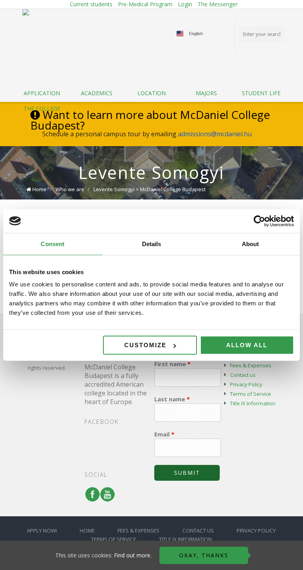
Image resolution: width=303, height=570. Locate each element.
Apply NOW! (42, 530)
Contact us (243, 374)
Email (164, 434)
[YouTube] (105, 498)
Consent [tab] (52, 243)
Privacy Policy (246, 384)
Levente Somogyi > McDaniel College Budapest (150, 189)
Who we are (70, 189)
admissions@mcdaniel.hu (215, 134)
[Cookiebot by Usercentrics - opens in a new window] (259, 221)
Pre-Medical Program (145, 4)
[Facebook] (90, 498)
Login (185, 4)
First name (172, 364)
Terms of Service (250, 393)
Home (39, 189)
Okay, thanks (203, 555)
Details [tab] (151, 243)
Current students (91, 4)
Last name (172, 399)
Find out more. (133, 555)
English (196, 33)
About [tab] (250, 243)
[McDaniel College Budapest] (25, 12)
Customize (145, 345)
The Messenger (218, 4)
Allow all (246, 345)
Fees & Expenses (250, 365)
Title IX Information (252, 403)
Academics (96, 93)
